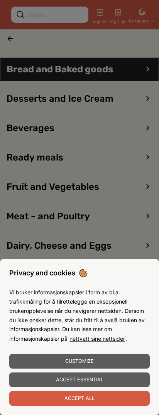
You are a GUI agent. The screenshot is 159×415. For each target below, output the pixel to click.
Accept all (79, 398)
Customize (79, 361)
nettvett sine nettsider (97, 338)
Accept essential (79, 380)
